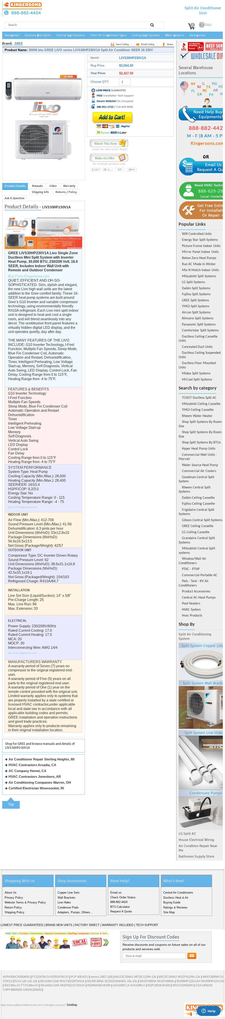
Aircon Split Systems (196, 312)
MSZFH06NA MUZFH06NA (157, 981)
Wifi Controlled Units (197, 234)
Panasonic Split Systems (199, 324)
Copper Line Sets (69, 892)
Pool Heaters (191, 603)
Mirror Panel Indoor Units (200, 252)
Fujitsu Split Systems (196, 294)
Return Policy (13, 907)
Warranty (69, 186)
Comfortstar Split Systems (200, 330)
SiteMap (72, 1004)
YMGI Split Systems (195, 306)
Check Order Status (123, 897)
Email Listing (147, 44)
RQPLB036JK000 (158, 985)
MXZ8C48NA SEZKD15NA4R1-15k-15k (112, 981)
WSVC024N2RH (182, 985)
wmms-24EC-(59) (102, 976)
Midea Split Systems (196, 373)
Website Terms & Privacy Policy (25, 902)
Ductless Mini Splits (38, 35)
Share (170, 44)
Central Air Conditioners (178, 892)
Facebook (5, 1014)
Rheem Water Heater (197, 416)
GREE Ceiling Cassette (197, 526)
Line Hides (64, 902)
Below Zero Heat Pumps (199, 258)
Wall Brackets (66, 897)
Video (53, 186)
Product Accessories (196, 591)
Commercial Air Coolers (199, 471)
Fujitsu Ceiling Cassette (198, 504)
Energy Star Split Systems (200, 240)
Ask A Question (14, 198)
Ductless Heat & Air (175, 897)
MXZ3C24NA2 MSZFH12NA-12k (179, 976)
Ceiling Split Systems (146, 35)
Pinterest (26, 1014)
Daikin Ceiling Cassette (198, 498)
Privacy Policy (14, 897)
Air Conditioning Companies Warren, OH (40, 782)
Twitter (12, 1014)
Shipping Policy (14, 912)
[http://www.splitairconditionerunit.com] (201, 736)
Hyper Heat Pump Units (198, 449)
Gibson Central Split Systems (202, 520)
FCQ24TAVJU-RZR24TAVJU (50, 976)
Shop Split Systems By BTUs (201, 442)
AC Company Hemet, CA (27, 771)
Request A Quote (121, 911)
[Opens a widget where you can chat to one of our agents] (208, 1011)
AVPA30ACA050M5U (16, 976)
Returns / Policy (66, 192)
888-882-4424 (118, 902)
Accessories (197, 35)
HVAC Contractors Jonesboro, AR (35, 776)
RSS (33, 1014)
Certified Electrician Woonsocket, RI (36, 788)
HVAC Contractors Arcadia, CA (32, 765)
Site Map (169, 912)
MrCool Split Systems (197, 379)
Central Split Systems (70, 35)
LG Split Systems (193, 282)
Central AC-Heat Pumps (199, 597)
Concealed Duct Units (197, 347)
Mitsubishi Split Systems (199, 276)
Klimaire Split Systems (197, 318)
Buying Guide (171, 902)
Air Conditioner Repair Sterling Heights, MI (41, 759)
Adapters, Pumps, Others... (75, 912)
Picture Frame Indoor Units (201, 246)
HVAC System (191, 609)
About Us (10, 892)
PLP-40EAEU (79, 976)
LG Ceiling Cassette (195, 532)
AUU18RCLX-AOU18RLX (129, 985)
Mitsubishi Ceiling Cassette (201, 404)
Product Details (15, 186)
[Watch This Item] (109, 150)
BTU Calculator (120, 906)
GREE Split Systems (195, 300)
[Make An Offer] (108, 165)
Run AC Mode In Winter (199, 264)
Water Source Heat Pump (200, 465)
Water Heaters (174, 35)
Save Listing (122, 44)
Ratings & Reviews (175, 907)
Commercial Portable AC (199, 575)
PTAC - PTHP (191, 569)
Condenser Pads (68, 907)
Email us (116, 892)
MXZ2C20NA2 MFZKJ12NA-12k (135, 976)
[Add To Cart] (112, 134)
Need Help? (12, 35)
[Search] (152, 25)
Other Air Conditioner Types (108, 35)
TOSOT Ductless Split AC (199, 398)
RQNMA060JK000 (99, 985)
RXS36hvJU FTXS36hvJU (21, 985)
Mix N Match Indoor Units (200, 270)
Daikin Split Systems (196, 288)
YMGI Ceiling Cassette (198, 410)
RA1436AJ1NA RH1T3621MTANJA (62, 981)
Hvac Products (192, 615)
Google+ (19, 1014)
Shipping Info (40, 192)
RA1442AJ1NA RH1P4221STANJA (62, 985)
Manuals (37, 186)
